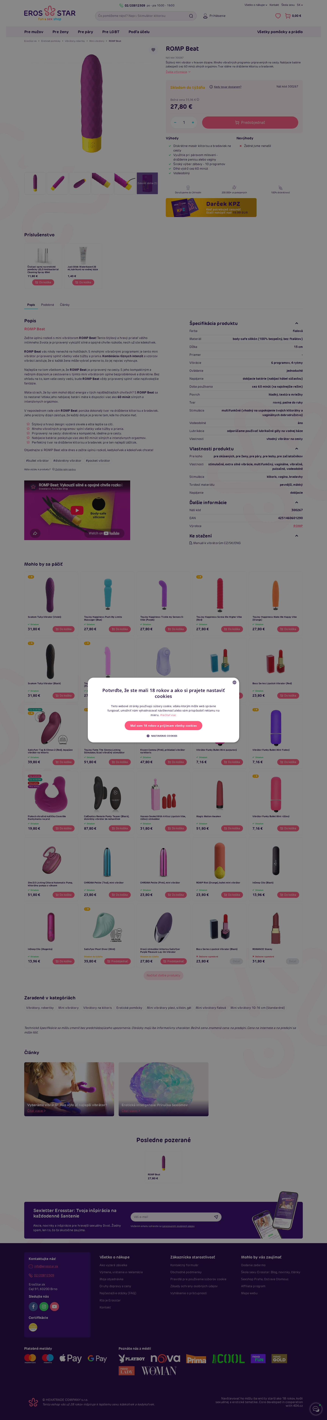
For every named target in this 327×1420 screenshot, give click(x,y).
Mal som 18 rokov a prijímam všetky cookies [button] (163, 725)
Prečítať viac (168, 715)
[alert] (163, 710)
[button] (163, 736)
